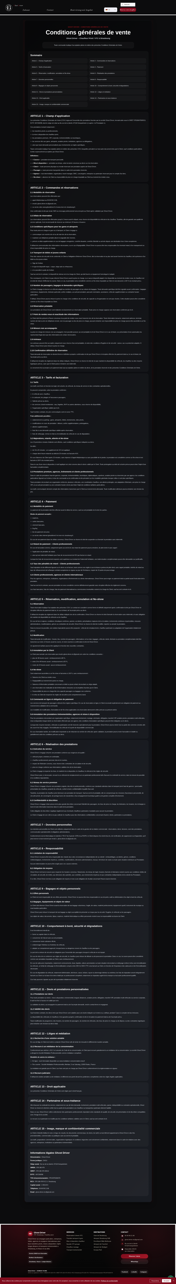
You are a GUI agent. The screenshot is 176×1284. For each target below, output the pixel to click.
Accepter (166, 1281)
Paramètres (155, 1281)
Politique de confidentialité (109, 1281)
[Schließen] (173, 1280)
